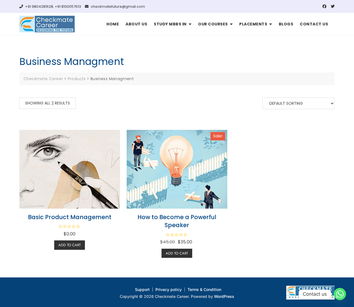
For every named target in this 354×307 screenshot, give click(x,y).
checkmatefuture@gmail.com (117, 6)
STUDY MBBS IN (170, 24)
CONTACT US (314, 24)
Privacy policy (168, 289)
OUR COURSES (213, 24)
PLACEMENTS (253, 24)
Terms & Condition (204, 289)
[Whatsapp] (340, 294)
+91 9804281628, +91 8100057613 (52, 6)
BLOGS (286, 24)
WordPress (224, 296)
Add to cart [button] (69, 245)
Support (142, 289)
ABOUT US (136, 24)
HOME (112, 24)
